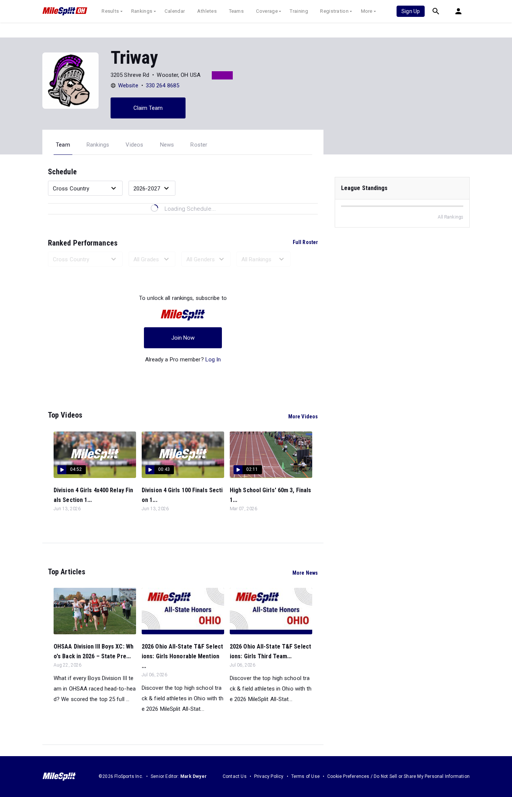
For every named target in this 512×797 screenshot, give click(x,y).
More (367, 11)
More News (305, 573)
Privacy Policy (269, 776)
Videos (134, 144)
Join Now (183, 337)
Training (299, 11)
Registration (334, 11)
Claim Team (148, 108)
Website (128, 85)
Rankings (141, 11)
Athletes (207, 11)
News (167, 144)
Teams (236, 11)
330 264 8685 (162, 85)
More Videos (303, 416)
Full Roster (305, 242)
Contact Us (235, 776)
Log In (213, 359)
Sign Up (410, 11)
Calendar (175, 11)
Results (110, 11)
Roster (198, 144)
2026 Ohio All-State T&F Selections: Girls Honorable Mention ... (182, 656)
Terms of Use (305, 776)
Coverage (267, 11)
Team (63, 144)
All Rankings (450, 217)
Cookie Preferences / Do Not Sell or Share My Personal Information (398, 776)
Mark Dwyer (193, 776)
